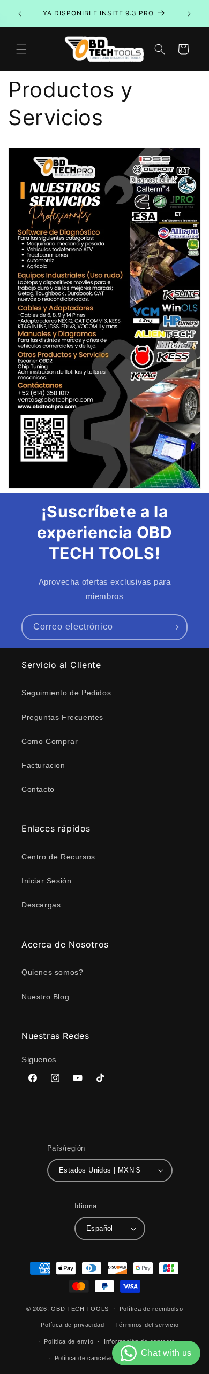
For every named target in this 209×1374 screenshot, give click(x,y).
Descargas (41, 905)
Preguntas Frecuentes (62, 717)
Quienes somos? (52, 972)
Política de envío (68, 1341)
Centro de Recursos (58, 856)
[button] (21, 49)
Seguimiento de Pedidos (66, 692)
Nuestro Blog (45, 996)
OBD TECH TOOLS (80, 1308)
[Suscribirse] (174, 627)
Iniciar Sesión (46, 880)
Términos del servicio (147, 1325)
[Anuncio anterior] (20, 14)
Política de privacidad (72, 1325)
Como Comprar (49, 741)
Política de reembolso (151, 1309)
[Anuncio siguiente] (189, 14)
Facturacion (43, 765)
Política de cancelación (89, 1358)
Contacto (38, 789)
